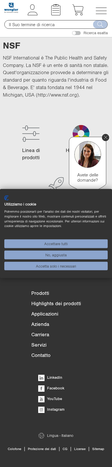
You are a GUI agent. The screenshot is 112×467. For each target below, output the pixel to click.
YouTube (54, 399)
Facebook (55, 388)
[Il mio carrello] (78, 13)
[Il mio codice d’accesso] (32, 13)
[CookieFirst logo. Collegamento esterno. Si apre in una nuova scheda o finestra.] (6, 197)
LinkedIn (54, 377)
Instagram (55, 409)
